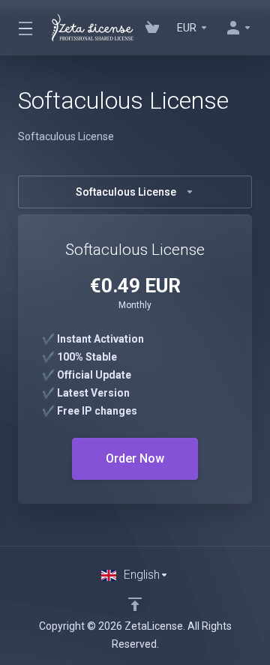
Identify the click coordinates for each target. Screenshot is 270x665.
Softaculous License (126, 192)
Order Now (135, 458)
